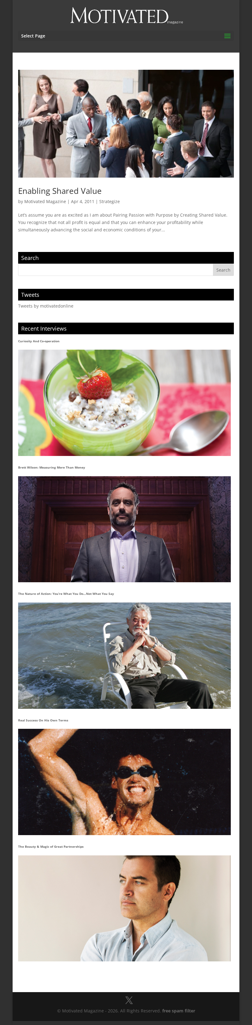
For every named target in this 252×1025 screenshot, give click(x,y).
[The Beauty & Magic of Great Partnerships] (124, 908)
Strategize (109, 201)
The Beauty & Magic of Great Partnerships (51, 846)
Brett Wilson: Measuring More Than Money (51, 467)
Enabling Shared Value (60, 190)
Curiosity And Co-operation (39, 341)
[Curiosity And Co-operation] (124, 403)
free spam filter (178, 1011)
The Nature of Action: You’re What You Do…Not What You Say (66, 593)
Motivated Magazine (45, 201)
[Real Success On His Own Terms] (124, 782)
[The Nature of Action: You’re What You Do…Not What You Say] (124, 656)
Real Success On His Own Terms (43, 720)
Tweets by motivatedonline (45, 306)
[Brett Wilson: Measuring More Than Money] (124, 529)
